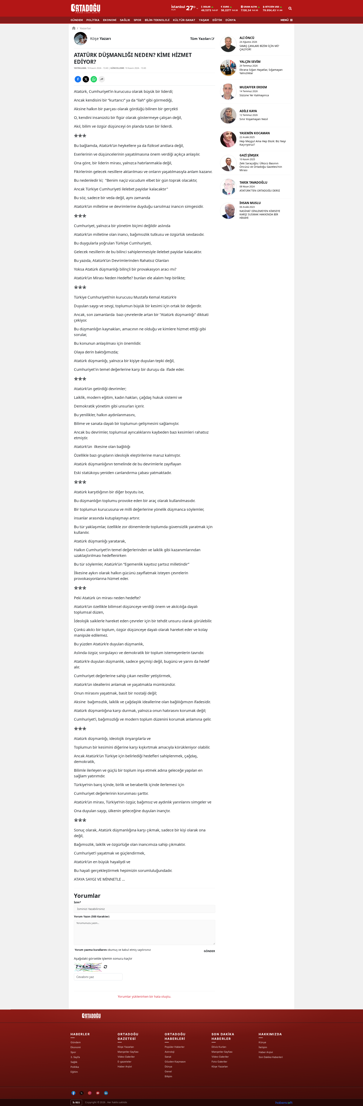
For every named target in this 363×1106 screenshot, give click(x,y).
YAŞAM (204, 20)
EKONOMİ (109, 20)
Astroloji (169, 1051)
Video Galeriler (126, 1056)
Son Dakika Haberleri (271, 1057)
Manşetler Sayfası (128, 1051)
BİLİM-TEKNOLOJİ (157, 20)
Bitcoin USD (272, 7)
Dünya (168, 1066)
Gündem (76, 1042)
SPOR (137, 20)
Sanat (168, 1056)
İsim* (77, 902)
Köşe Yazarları (126, 1046)
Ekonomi (76, 1047)
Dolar (206, 7)
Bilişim (168, 1076)
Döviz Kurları (219, 1046)
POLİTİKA (92, 20)
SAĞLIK (125, 20)
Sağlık (74, 1062)
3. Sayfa (75, 1057)
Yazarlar (84, 28)
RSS (77, 1102)
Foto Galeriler (219, 1061)
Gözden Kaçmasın (175, 1061)
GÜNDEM (77, 20)
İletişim (263, 1047)
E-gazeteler (124, 1061)
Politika (75, 1067)
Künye (262, 1042)
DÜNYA (231, 20)
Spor (73, 1052)
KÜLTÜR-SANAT (184, 20)
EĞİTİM (217, 20)
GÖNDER (209, 951)
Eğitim (74, 1071)
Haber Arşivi (125, 1066)
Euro (226, 7)
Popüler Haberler (175, 1046)
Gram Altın (250, 7)
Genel (168, 1071)
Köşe (100, 38)
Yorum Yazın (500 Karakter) (91, 916)
